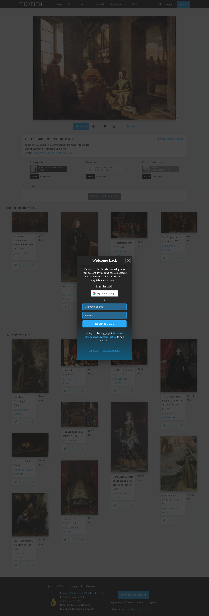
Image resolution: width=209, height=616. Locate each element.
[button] (104, 293)
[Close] (128, 260)
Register (93, 350)
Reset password (111, 350)
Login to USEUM (105, 323)
